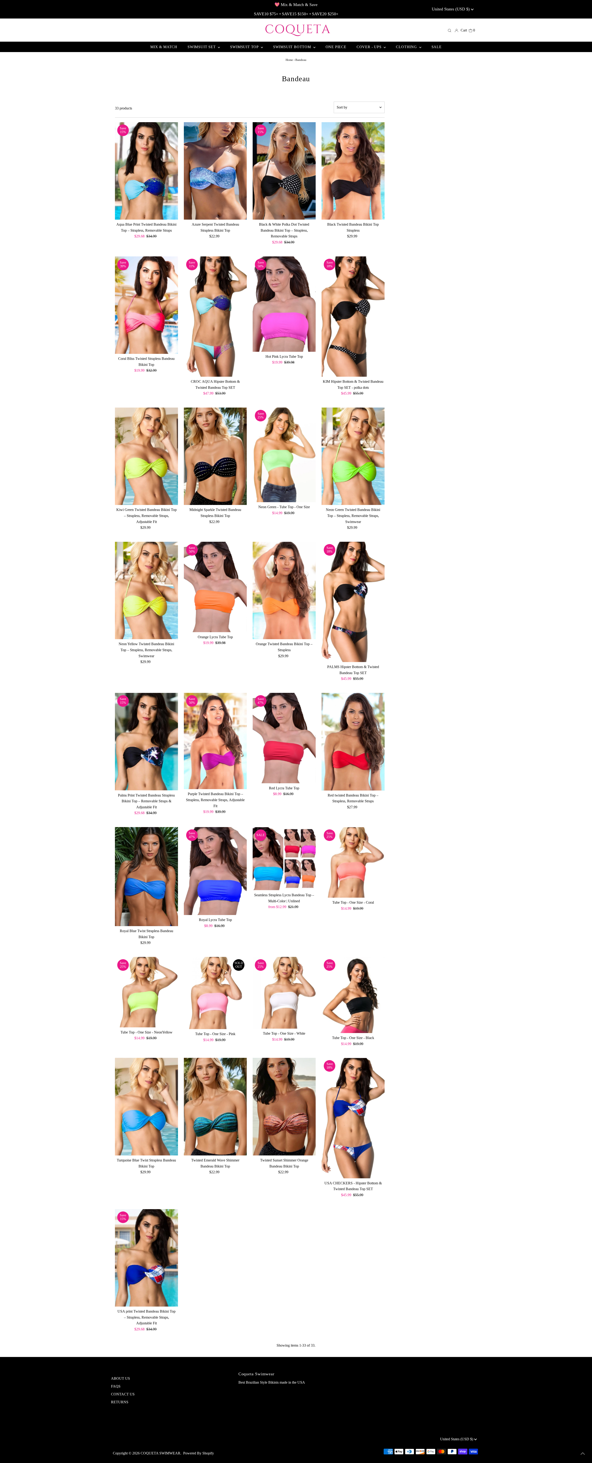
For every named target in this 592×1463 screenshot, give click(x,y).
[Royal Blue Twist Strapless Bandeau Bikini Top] (146, 876)
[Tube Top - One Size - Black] (353, 995)
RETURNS (119, 1402)
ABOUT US (120, 1378)
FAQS (115, 1386)
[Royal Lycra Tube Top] (215, 871)
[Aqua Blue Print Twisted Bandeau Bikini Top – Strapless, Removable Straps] (146, 171)
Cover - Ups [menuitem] (370, 47)
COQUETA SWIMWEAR (160, 1453)
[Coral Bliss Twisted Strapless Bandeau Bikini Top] (146, 305)
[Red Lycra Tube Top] (284, 738)
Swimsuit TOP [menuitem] (244, 47)
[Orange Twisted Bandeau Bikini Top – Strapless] (284, 590)
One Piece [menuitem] (336, 47)
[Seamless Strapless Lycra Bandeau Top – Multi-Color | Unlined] (284, 858)
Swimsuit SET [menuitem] (202, 47)
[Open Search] (450, 30)
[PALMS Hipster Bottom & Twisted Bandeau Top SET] (353, 602)
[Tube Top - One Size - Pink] (215, 993)
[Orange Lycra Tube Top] (215, 587)
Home (289, 60)
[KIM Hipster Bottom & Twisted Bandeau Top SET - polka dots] (353, 316)
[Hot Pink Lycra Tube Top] (284, 304)
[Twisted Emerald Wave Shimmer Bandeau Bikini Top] (215, 1106)
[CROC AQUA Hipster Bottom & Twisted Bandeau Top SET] (215, 316)
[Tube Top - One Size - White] (284, 993)
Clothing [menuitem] (407, 47)
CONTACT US (123, 1394)
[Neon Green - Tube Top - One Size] (284, 455)
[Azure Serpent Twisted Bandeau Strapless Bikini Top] (215, 171)
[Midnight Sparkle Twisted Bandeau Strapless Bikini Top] (215, 456)
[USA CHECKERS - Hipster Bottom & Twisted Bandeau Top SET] (353, 1118)
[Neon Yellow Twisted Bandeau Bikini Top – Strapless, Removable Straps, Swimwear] (146, 590)
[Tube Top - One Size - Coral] (353, 862)
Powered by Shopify (198, 1453)
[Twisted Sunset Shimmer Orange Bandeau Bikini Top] (284, 1106)
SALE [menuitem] (437, 47)
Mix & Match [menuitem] (163, 47)
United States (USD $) (451, 9)
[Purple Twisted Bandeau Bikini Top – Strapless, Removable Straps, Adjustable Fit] (215, 741)
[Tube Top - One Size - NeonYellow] (146, 992)
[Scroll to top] (582, 1453)
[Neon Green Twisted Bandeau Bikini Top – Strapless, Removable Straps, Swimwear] (353, 456)
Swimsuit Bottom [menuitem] (292, 47)
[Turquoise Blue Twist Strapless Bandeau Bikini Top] (146, 1106)
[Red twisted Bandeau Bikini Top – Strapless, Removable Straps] (353, 742)
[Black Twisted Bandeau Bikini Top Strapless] (353, 171)
